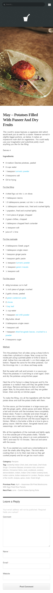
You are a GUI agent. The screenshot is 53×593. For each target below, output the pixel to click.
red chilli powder (22, 314)
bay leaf (10, 306)
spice (22, 478)
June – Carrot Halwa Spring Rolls (21, 490)
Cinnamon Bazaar (16, 467)
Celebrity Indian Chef (15, 464)
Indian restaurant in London (26, 475)
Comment (7, 516)
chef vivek (33, 464)
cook (25, 470)
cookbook (32, 470)
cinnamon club (30, 467)
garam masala (22, 266)
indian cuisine (8, 475)
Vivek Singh (35, 478)
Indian (17, 472)
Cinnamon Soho (16, 470)
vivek (28, 478)
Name (6, 551)
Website (6, 573)
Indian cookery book (39, 472)
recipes (17, 478)
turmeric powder (22, 171)
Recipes (15, 461)
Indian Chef (25, 472)
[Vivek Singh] (26, 17)
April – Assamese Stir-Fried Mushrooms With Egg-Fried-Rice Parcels (25, 485)
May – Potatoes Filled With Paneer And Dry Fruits (20, 119)
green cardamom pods (16, 297)
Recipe (41, 475)
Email (6, 562)
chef (26, 464)
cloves (10, 302)
